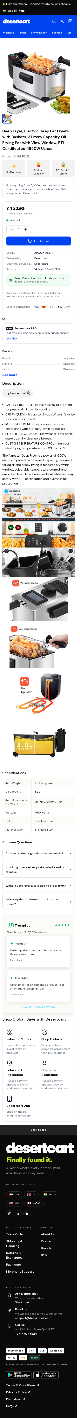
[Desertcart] (16, 21)
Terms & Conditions (22, 1385)
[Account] (62, 21)
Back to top (39, 1129)
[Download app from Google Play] (18, 1375)
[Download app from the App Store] (46, 1375)
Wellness (8, 32)
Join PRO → (13, 338)
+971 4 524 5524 (26, 1333)
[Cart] (70, 21)
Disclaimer (15, 1399)
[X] (18, 1213)
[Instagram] (9, 1213)
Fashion (57, 32)
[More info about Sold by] (53, 253)
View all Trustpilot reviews (39, 1007)
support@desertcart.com (33, 1318)
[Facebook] (26, 1213)
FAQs (11, 1406)
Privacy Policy (18, 1392)
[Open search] (54, 21)
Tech (23, 32)
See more (9, 375)
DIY (69, 32)
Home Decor (39, 32)
